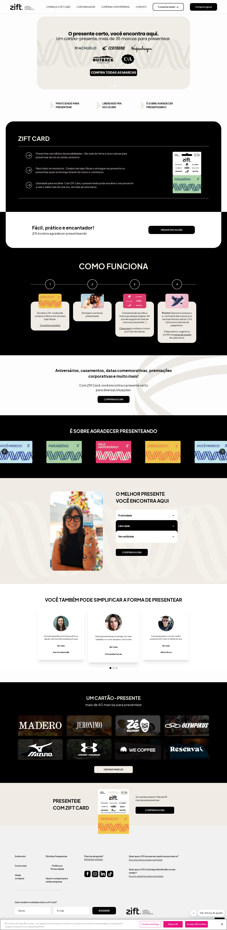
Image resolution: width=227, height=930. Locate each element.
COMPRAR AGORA (113, 399)
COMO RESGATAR (86, 6)
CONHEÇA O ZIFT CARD (58, 6)
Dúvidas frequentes (56, 856)
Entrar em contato (93, 859)
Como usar (21, 865)
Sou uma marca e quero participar (145, 859)
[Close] (222, 924)
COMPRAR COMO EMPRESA (115, 6)
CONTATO (141, 6)
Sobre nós (20, 856)
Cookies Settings (150, 924)
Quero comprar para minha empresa (57, 880)
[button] (147, 515)
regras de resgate (182, 334)
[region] (113, 924)
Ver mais (61, 646)
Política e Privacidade (57, 867)
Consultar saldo (166, 6)
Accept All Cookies (196, 924)
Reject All (173, 924)
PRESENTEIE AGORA (172, 229)
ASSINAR (104, 910)
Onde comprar (19, 877)
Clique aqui (124, 328)
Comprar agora (203, 6)
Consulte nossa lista (50, 325)
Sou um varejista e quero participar (146, 876)
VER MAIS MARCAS (113, 769)
